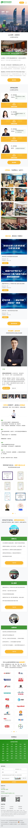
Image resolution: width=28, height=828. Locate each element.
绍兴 (20, 753)
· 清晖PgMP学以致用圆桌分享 (8, 635)
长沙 (12, 748)
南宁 (7, 751)
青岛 (16, 758)
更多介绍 (14, 388)
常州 (25, 751)
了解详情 (14, 562)
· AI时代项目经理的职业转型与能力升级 (10, 600)
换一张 (24, 778)
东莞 (20, 755)
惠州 (12, 758)
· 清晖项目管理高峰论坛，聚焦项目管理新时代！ (12, 553)
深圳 (16, 744)
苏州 (16, 751)
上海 (3, 744)
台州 (25, 753)
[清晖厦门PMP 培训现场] (14, 180)
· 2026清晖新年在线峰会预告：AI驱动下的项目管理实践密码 (14, 543)
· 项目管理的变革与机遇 (7, 556)
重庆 (25, 744)
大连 (20, 758)
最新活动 (3, 808)
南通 (3, 753)
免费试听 (7, 388)
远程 (7, 760)
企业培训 (11, 806)
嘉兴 (3, 755)
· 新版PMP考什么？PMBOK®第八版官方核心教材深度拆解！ (14, 587)
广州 (12, 744)
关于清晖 (20, 808)
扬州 (7, 753)
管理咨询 (20, 806)
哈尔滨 (3, 760)
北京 (7, 744)
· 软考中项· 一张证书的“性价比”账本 (9, 590)
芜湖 (16, 755)
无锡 (20, 751)
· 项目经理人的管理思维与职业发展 (9, 631)
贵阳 (16, 748)
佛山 (25, 755)
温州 (12, 755)
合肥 (3, 748)
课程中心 (3, 806)
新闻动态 (11, 808)
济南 (25, 746)
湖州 (7, 755)
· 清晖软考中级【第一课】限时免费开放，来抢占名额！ (13, 597)
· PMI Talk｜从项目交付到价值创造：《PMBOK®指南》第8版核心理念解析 (14, 638)
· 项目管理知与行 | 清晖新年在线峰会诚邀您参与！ (12, 549)
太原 (20, 748)
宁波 (16, 753)
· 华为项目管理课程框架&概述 (8, 594)
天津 (20, 744)
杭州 (3, 746)
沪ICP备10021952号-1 (13, 822)
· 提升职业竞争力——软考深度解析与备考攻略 (11, 641)
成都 (16, 746)
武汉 (7, 746)
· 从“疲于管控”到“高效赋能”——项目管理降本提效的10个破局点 (14, 645)
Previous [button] (3, 396)
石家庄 (11, 751)
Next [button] (25, 396)
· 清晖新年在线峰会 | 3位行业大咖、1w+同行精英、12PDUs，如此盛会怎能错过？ (14, 546)
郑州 (25, 748)
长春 (25, 758)
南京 (12, 746)
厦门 (7, 758)
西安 (20, 746)
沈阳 (3, 751)
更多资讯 (14, 80)
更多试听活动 (14, 323)
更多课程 (14, 162)
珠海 (3, 758)
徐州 (12, 753)
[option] (14, 202)
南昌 (7, 748)
